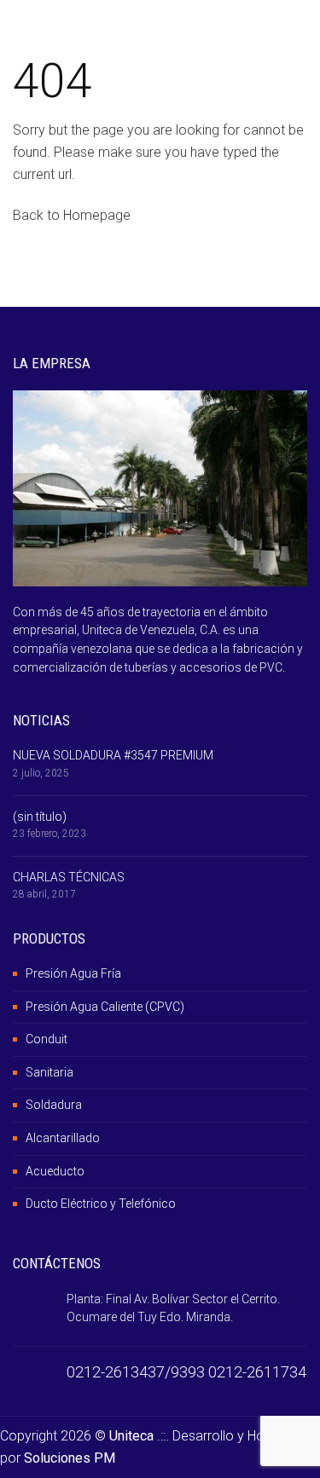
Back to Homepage (72, 215)
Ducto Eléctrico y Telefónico (101, 1203)
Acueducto (55, 1171)
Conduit (46, 1039)
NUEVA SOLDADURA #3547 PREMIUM (113, 755)
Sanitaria (49, 1072)
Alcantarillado (63, 1138)
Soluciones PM (69, 1458)
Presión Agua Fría (73, 973)
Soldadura (54, 1104)
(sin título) (40, 816)
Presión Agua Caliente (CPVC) (105, 1006)
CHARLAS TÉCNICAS (69, 877)
